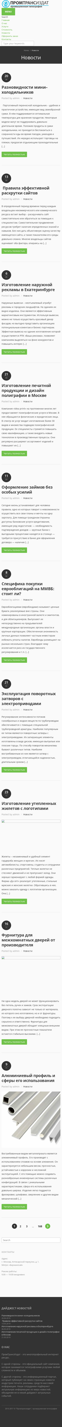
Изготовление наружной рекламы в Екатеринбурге (28, 287)
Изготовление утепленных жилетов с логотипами (29, 806)
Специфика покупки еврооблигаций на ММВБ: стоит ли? (28, 588)
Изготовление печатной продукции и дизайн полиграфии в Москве (26, 390)
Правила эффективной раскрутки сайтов (25, 190)
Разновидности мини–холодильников (25, 89)
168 (40, 1226)
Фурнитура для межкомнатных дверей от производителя (28, 940)
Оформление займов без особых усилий (27, 489)
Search (58, 1240)
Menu (8, 11)
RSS (31, 1415)
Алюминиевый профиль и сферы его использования (28, 1078)
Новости (27, 98)
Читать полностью (14, 154)
